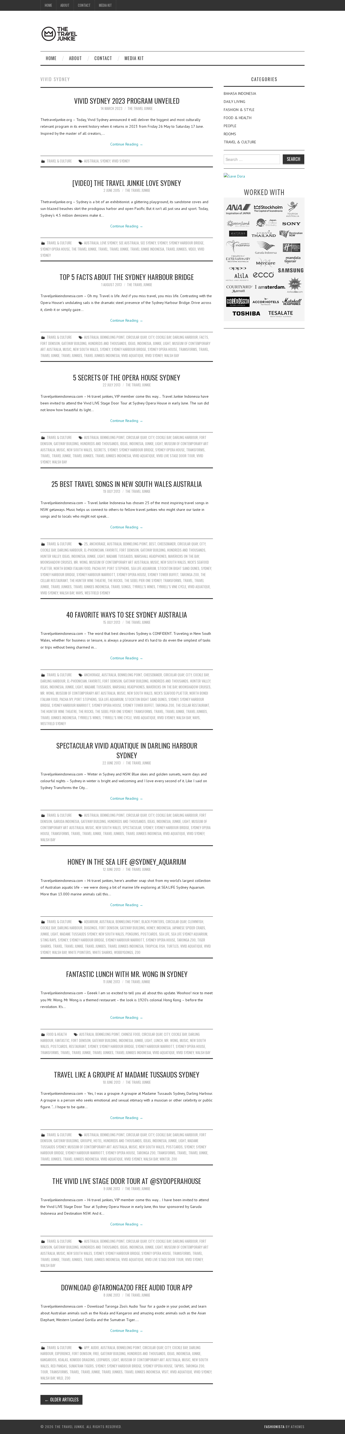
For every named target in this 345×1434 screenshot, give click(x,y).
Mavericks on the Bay (183, 556)
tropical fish (155, 946)
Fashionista (274, 1426)
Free (96, 1353)
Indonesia (144, 343)
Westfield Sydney (97, 592)
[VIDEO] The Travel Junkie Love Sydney (126, 183)
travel (103, 249)
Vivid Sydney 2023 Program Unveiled (127, 100)
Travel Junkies (176, 249)
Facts (203, 337)
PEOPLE (230, 125)
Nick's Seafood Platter (171, 693)
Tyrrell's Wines (143, 586)
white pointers (79, 952)
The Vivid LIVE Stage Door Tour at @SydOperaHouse (126, 1181)
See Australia (129, 242)
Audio (95, 1347)
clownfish (195, 921)
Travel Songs (121, 586)
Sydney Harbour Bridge (186, 242)
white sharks (102, 952)
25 (86, 543)
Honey (151, 927)
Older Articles (61, 1399)
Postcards (149, 934)
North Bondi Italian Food (72, 568)
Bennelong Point (112, 337)
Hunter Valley (50, 556)
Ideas (132, 343)
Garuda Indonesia (66, 821)
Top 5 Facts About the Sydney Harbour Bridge (127, 277)
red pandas (59, 1366)
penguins (132, 934)
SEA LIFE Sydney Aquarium (189, 934)
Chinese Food (130, 1034)
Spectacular (132, 827)
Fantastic (62, 1040)
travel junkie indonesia (147, 249)
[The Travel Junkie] (59, 33)
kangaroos (48, 1359)
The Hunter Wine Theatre (88, 580)
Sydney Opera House (55, 249)
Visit (165, 1371)
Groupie (86, 1140)
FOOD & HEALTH (57, 1034)
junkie (157, 343)
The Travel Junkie (140, 108)
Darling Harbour (185, 337)
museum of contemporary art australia (119, 562)
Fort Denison (50, 343)
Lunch (158, 1040)
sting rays (48, 940)
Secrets (100, 449)
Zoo (137, 952)
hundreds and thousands (107, 343)
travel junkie (119, 249)
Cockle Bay (163, 337)
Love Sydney (108, 242)
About (65, 5)
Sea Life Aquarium (143, 568)
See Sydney (148, 242)
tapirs (179, 1366)
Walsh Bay (171, 355)
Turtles (173, 946)
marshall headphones (150, 556)
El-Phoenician (94, 550)
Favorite (111, 550)
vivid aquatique (132, 355)
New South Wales (85, 349)
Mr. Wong (81, 562)
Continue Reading (126, 144)
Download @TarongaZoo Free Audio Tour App (126, 1287)
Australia (91, 161)
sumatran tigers (81, 1366)
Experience (62, 1353)
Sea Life (164, 934)
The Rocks (115, 580)
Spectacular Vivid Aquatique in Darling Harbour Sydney (126, 750)
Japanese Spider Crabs (188, 927)
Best (152, 543)
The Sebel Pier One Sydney (142, 580)
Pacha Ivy (98, 568)
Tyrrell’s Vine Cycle (171, 586)
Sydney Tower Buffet (163, 574)
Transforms (188, 349)
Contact (84, 5)
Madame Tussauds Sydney (78, 934)
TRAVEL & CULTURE (59, 161)
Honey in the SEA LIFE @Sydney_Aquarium (126, 861)
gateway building (74, 343)
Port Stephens (118, 568)
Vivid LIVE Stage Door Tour (175, 455)
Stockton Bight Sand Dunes (178, 568)
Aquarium (91, 921)
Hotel (98, 1140)
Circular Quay (136, 337)
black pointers (153, 921)
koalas (63, 1359)
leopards (103, 1359)
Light (167, 343)
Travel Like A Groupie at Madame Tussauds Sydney (126, 1074)
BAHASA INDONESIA (240, 93)
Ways (79, 592)
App (86, 1347)
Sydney (105, 161)
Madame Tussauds (119, 556)
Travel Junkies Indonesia (102, 355)
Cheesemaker (166, 543)
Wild (60, 1378)
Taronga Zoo (189, 574)
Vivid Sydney (121, 161)
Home (48, 5)
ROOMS (230, 133)
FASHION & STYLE (239, 109)
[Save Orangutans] (234, 176)
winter (165, 1159)
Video (192, 249)
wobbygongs (123, 952)
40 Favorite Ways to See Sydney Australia (126, 614)
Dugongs (90, 927)
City (151, 337)
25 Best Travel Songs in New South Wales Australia (126, 484)
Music (67, 349)
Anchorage (97, 543)
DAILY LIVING (234, 101)
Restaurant (77, 1046)
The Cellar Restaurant (192, 705)
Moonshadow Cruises (56, 562)
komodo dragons (82, 1359)
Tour (44, 1371)
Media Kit (105, 5)
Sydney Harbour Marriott (96, 574)
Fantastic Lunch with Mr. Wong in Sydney (127, 974)
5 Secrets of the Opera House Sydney (126, 377)
